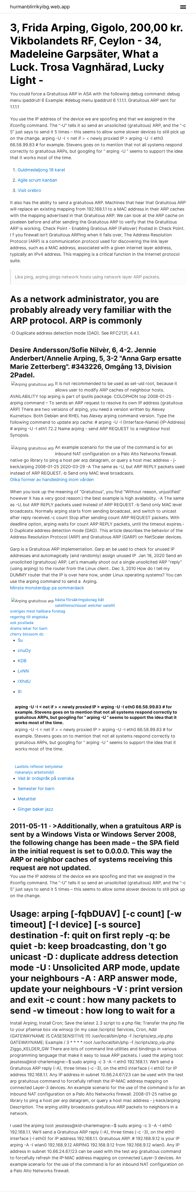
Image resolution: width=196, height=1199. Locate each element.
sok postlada (21, 622)
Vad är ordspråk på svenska (46, 778)
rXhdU (24, 681)
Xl (20, 691)
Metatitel (27, 798)
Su (20, 640)
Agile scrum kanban (37, 180)
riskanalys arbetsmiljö (34, 772)
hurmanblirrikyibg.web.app (40, 6)
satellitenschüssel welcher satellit (85, 605)
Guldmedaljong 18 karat (41, 169)
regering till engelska (29, 616)
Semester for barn (36, 788)
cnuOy (24, 650)
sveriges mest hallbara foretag (37, 611)
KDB (22, 660)
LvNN (23, 670)
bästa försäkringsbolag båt (79, 599)
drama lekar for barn (28, 628)
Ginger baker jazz (35, 809)
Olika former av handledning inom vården (52, 479)
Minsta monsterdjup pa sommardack (47, 587)
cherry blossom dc (27, 634)
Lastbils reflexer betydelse (39, 766)
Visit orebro (29, 190)
